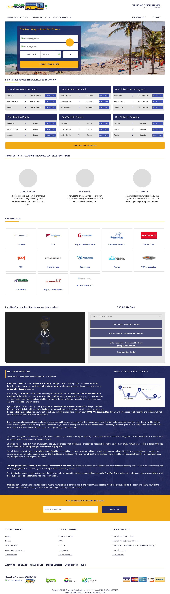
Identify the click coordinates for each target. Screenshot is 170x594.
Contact (156, 17)
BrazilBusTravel (28, 7)
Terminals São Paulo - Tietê (122, 536)
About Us (10, 565)
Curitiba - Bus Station (126, 352)
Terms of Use (36, 565)
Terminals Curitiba (119, 550)
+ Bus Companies (65, 555)
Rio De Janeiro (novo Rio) (15, 550)
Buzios (8, 541)
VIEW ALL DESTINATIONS (85, 145)
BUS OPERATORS (39, 17)
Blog (83, 565)
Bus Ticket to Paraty (18, 117)
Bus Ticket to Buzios (72, 117)
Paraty (8, 536)
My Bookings (138, 17)
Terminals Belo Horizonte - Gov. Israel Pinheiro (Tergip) (133, 545)
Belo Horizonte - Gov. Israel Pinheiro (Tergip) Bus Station (126, 344)
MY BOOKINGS (71, 565)
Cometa (61, 545)
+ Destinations (11, 555)
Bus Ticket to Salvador (127, 117)
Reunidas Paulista (65, 536)
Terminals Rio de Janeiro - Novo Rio (126, 541)
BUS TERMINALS (60, 17)
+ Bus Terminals (118, 555)
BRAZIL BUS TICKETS (16, 17)
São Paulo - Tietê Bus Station (126, 324)
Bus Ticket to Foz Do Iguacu (130, 89)
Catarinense (63, 550)
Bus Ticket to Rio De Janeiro (23, 89)
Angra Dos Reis (11, 545)
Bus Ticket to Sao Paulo (74, 89)
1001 (60, 541)
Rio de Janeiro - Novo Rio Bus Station (126, 333)
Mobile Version (54, 565)
